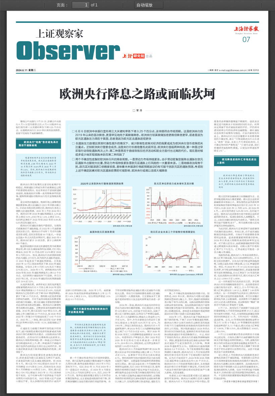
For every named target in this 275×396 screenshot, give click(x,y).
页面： (63, 5)
